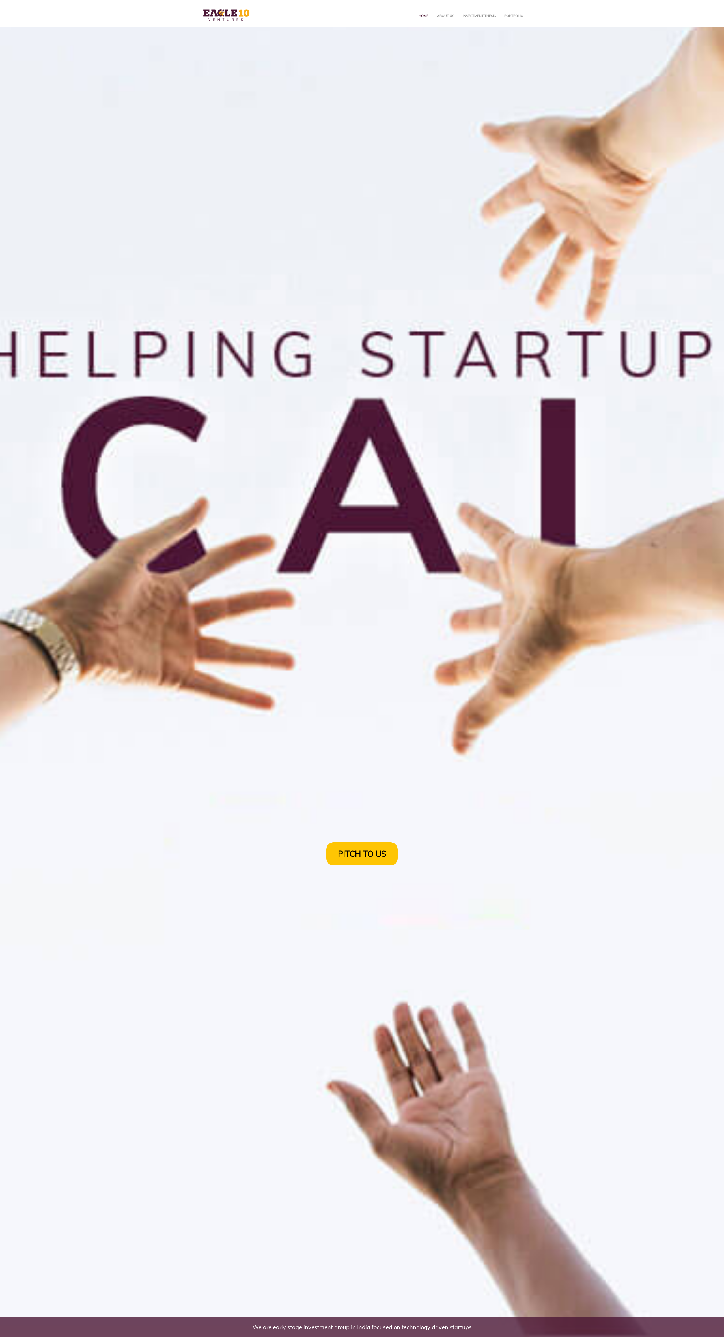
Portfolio (513, 16)
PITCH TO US (362, 854)
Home (423, 16)
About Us (445, 16)
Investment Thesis (479, 16)
